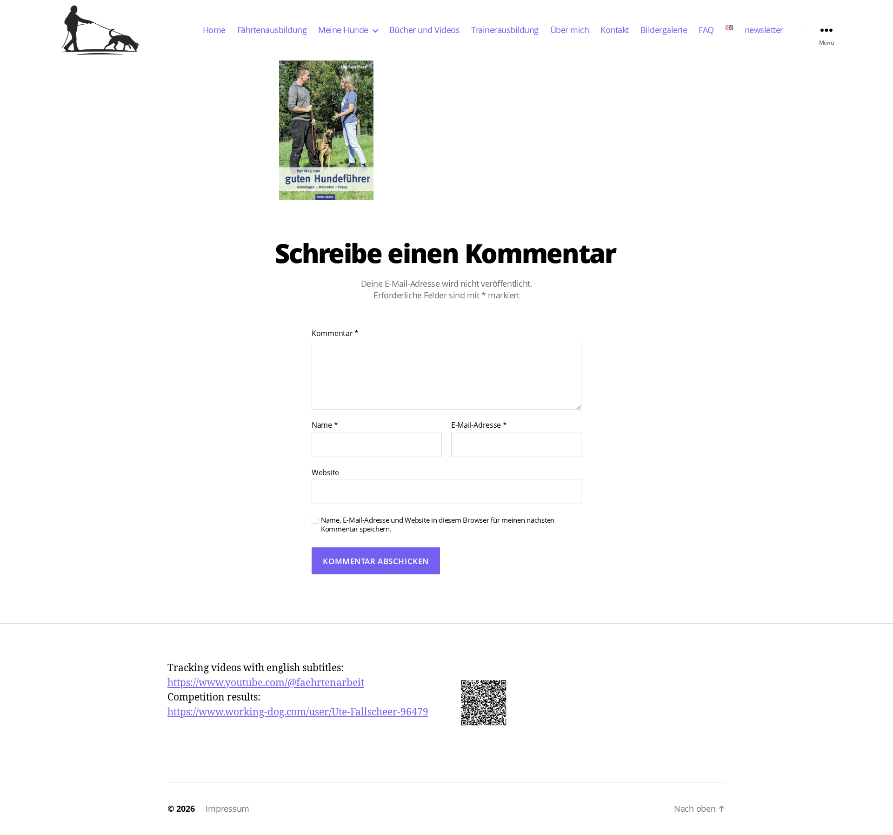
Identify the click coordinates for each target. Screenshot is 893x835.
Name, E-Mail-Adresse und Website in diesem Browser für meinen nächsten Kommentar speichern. (437, 524)
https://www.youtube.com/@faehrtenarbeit (265, 683)
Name (325, 425)
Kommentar (335, 334)
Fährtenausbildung (272, 30)
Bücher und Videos (424, 30)
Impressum (227, 808)
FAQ (706, 30)
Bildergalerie (663, 30)
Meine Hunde (343, 30)
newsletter (764, 30)
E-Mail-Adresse (479, 425)
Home (214, 30)
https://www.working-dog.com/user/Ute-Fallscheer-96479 (297, 712)
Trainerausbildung (505, 30)
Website (325, 472)
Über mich (569, 30)
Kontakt (614, 30)
